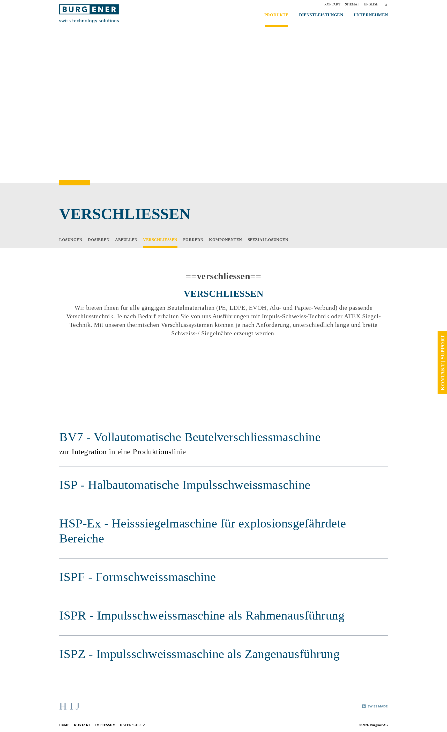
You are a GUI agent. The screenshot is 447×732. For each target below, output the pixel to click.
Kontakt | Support (442, 362)
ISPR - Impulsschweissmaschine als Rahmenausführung (202, 615)
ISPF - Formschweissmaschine (137, 577)
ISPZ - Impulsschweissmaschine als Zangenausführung (199, 654)
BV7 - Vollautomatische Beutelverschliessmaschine (190, 437)
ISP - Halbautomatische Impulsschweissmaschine (184, 485)
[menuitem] (332, 4)
